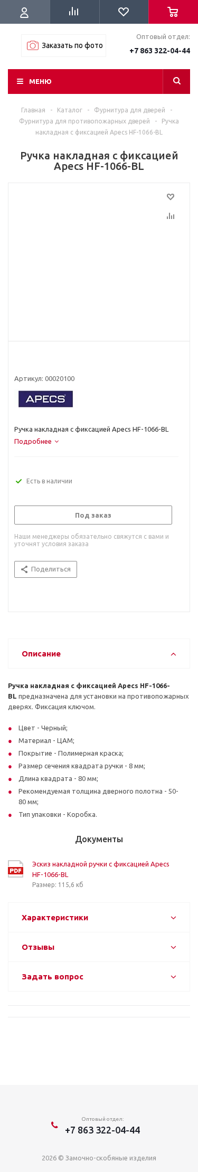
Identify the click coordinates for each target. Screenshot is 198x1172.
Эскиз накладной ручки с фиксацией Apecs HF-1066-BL (100, 869)
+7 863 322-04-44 (159, 50)
